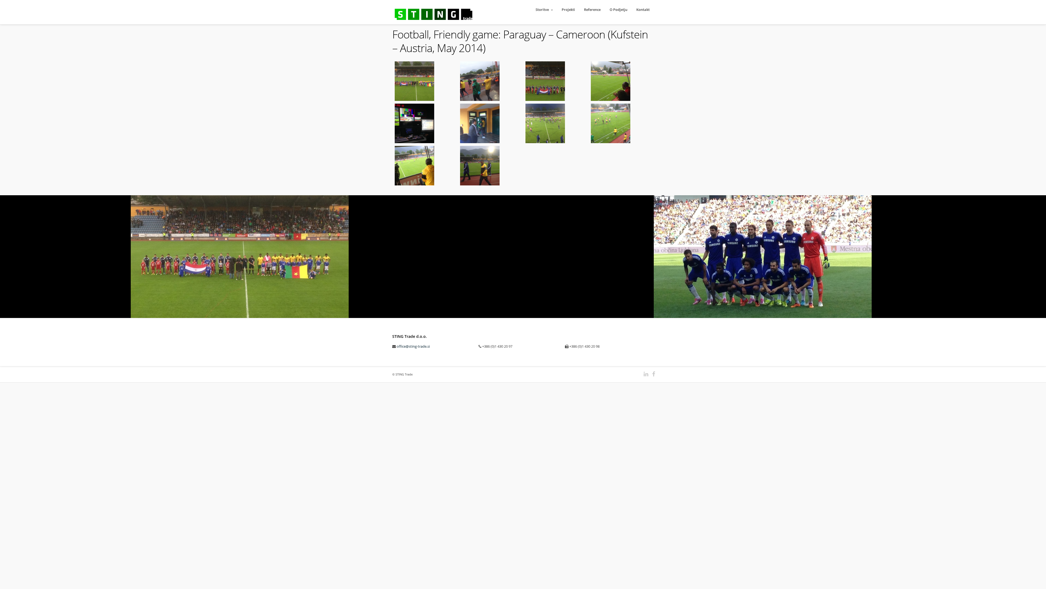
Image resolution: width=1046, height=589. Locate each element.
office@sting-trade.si (413, 346)
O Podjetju (618, 9)
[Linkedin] (643, 374)
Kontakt (643, 9)
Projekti (568, 9)
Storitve (542, 9)
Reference (592, 9)
